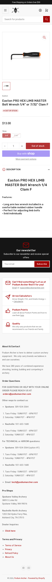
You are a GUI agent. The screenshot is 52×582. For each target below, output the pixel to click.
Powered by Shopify (36, 578)
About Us (9, 557)
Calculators (18, 301)
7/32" (16, 135)
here (22, 315)
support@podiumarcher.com (32, 288)
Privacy (8, 549)
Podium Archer (20, 578)
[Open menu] (5, 10)
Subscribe (42, 264)
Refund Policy (11, 553)
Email (14, 288)
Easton (5, 96)
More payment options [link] (26, 159)
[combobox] (26, 19)
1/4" (6, 135)
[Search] (46, 19)
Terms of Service (13, 545)
